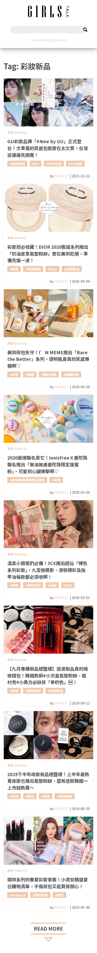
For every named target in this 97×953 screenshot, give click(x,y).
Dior (53, 268)
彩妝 (15, 374)
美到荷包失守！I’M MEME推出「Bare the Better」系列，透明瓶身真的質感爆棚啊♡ (48, 359)
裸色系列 (34, 585)
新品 (31, 796)
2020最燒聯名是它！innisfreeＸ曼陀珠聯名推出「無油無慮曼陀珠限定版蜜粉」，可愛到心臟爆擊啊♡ (47, 464)
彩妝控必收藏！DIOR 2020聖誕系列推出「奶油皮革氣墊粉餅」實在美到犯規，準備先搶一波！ (47, 254)
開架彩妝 (41, 894)
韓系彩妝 (50, 374)
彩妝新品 (18, 163)
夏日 (60, 894)
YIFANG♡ (61, 175)
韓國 (31, 374)
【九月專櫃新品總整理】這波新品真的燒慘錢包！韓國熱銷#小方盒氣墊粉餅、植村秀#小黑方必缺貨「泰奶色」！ (47, 675)
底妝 (46, 796)
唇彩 (15, 690)
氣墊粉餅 (34, 268)
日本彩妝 (54, 163)
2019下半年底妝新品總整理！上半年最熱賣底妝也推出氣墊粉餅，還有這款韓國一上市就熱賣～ (48, 781)
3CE (69, 585)
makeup (19, 894)
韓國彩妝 (72, 374)
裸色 (15, 585)
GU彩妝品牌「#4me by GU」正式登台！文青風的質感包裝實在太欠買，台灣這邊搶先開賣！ (47, 148)
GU (36, 163)
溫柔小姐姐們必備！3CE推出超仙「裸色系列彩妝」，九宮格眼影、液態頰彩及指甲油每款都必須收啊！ (47, 570)
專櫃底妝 (34, 690)
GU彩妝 (76, 163)
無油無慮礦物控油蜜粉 (28, 479)
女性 (15, 796)
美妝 (15, 268)
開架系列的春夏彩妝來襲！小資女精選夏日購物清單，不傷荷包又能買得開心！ (47, 883)
